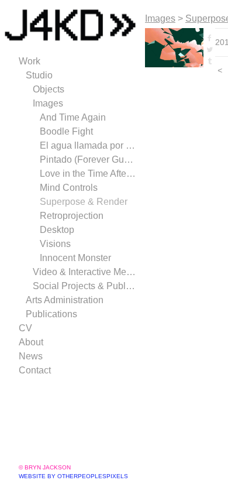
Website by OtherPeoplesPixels (73, 476)
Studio (39, 75)
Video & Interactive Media (84, 272)
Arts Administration (64, 300)
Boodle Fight (66, 131)
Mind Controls (69, 188)
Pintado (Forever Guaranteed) (88, 159)
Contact (35, 370)
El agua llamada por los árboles (88, 145)
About (31, 342)
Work (29, 61)
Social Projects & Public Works (84, 286)
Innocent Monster (75, 258)
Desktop (57, 230)
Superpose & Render (83, 202)
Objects (48, 89)
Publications (51, 314)
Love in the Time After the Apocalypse (88, 174)
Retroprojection (71, 216)
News (31, 356)
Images (48, 103)
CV (25, 328)
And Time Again (73, 117)
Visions (55, 244)
